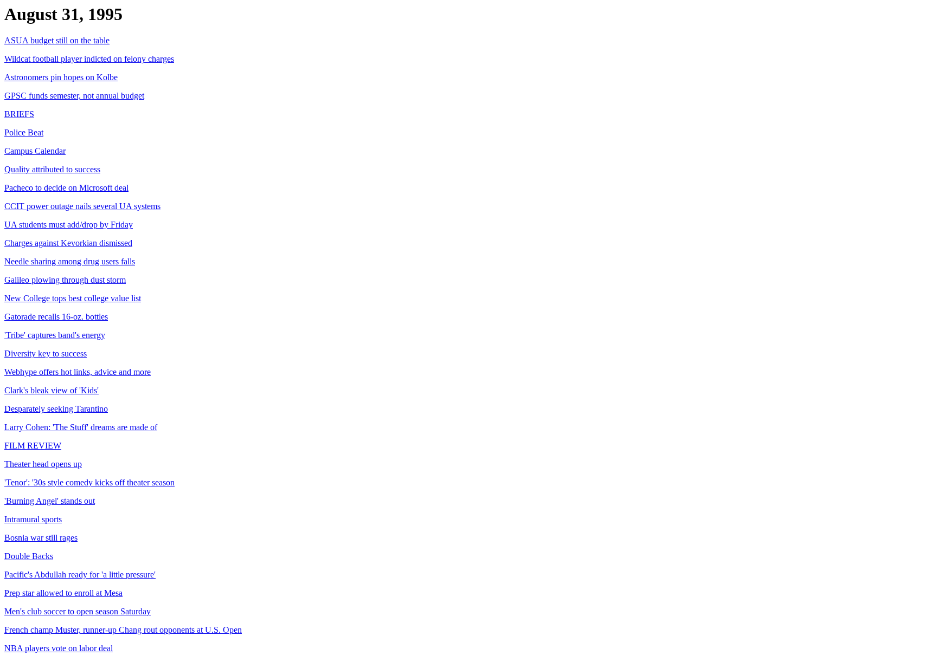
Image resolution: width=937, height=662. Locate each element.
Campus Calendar (35, 150)
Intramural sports (33, 519)
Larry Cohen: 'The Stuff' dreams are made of (80, 427)
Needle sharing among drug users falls (69, 261)
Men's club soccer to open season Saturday (77, 611)
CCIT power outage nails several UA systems (82, 206)
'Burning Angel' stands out (49, 500)
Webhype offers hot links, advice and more (77, 372)
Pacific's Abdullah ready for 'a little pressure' (80, 574)
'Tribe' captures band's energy (54, 335)
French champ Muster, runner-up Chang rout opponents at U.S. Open (123, 629)
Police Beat (23, 132)
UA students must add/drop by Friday (68, 224)
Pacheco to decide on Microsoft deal (66, 187)
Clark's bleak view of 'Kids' (51, 390)
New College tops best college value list (72, 298)
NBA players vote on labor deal (58, 648)
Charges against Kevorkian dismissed (68, 243)
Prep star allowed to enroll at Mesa (63, 593)
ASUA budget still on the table (57, 40)
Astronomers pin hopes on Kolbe (61, 77)
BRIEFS (19, 114)
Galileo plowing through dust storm (65, 279)
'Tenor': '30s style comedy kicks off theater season (89, 482)
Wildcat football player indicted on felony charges (89, 58)
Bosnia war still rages (41, 537)
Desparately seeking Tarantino (56, 408)
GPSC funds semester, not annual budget (74, 95)
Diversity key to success (45, 353)
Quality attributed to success (52, 169)
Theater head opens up (43, 464)
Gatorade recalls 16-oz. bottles (56, 316)
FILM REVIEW (32, 445)
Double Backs (28, 556)
